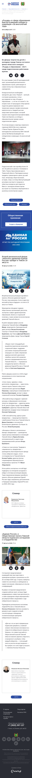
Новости (24, 9)
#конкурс (24, 204)
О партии (6, 709)
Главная (4, 9)
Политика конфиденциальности (16, 758)
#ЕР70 (16, 522)
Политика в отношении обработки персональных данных (16, 760)
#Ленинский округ (10, 204)
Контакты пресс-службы (8, 717)
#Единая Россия (16, 200)
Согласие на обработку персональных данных (16, 762)
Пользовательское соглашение (16, 756)
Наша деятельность (14, 9)
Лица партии (21, 709)
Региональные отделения (7, 713)
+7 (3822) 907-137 (16, 725)
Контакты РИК (21, 712)
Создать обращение (16, 224)
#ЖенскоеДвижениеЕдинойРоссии (16, 526)
